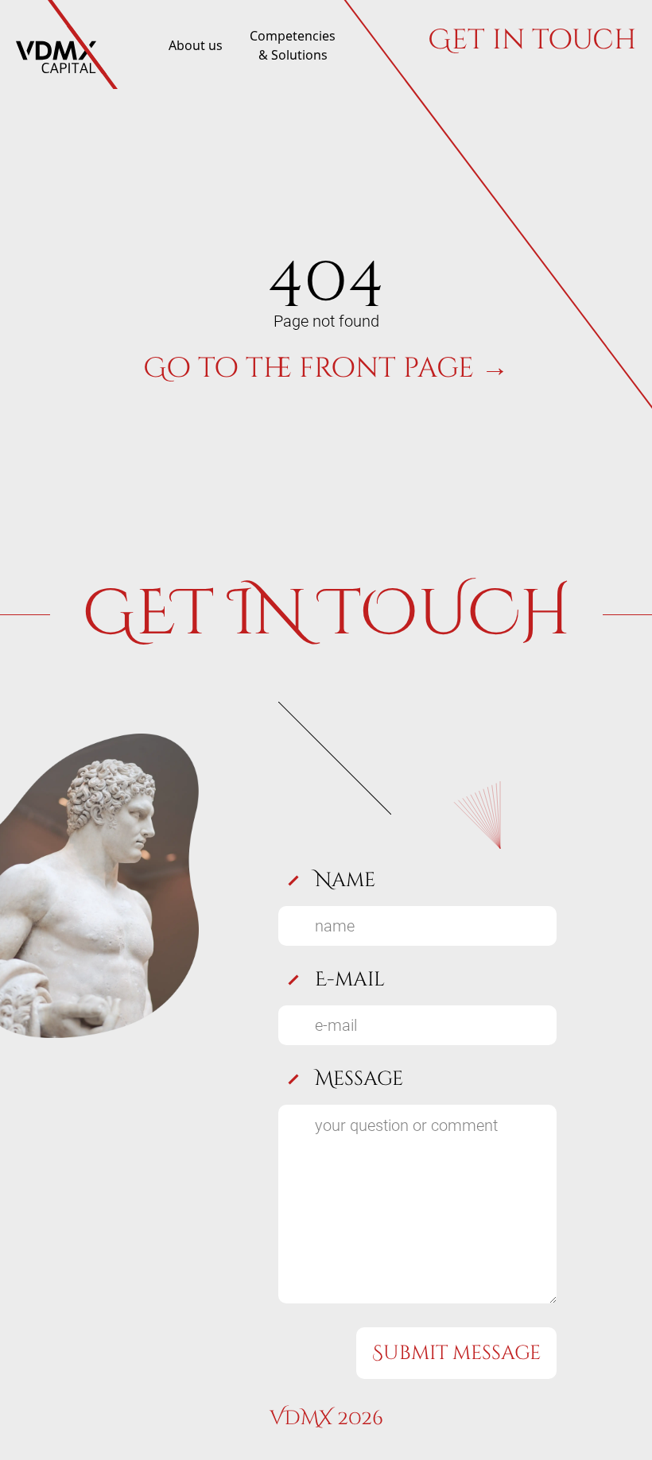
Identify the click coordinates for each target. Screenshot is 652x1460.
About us (196, 45)
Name (345, 880)
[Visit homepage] (67, 45)
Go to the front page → (326, 368)
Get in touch (532, 42)
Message (359, 1079)
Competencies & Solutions (293, 45)
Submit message (456, 1353)
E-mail (350, 979)
